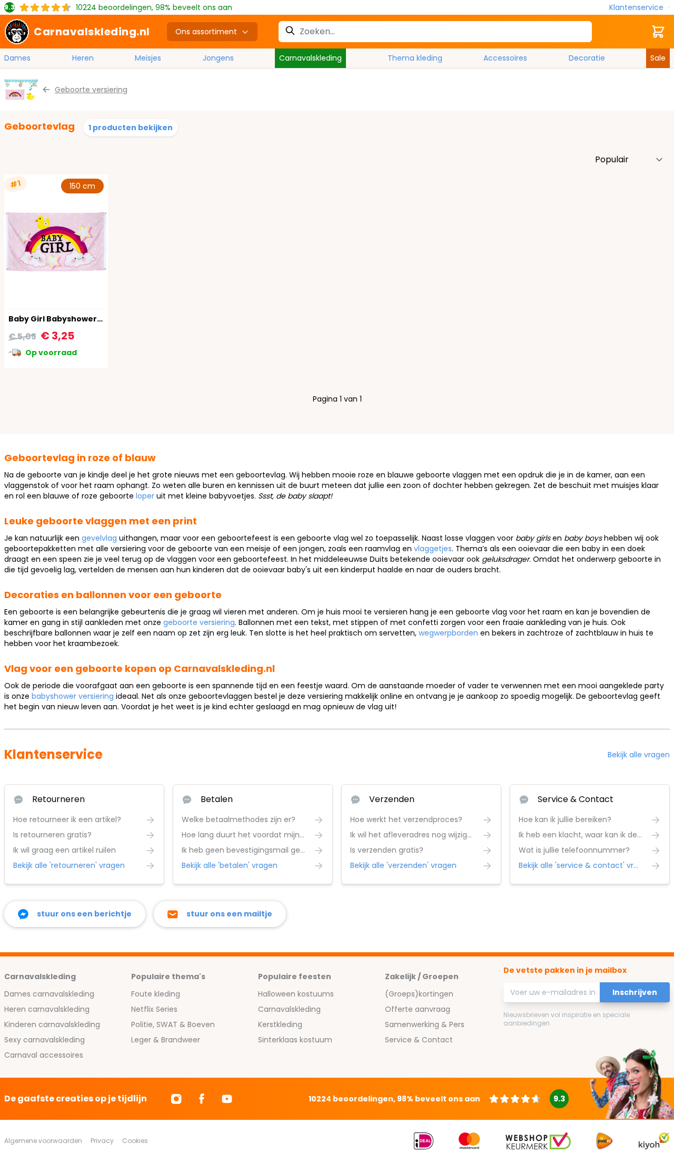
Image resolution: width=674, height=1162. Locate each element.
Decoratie (587, 58)
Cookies (135, 1140)
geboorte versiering (199, 622)
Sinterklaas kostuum (295, 1039)
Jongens (218, 58)
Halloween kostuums (296, 994)
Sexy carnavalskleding (44, 1039)
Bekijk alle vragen (639, 754)
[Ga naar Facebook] (201, 1098)
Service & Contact (419, 1039)
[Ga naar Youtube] (227, 1098)
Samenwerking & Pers (424, 1024)
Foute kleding (155, 994)
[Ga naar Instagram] (176, 1098)
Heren (83, 58)
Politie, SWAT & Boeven (173, 1024)
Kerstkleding (280, 1024)
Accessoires (505, 58)
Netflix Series (154, 1009)
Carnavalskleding (310, 58)
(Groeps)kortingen (419, 994)
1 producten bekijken (130, 127)
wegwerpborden (448, 633)
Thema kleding (415, 58)
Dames (17, 58)
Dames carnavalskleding (49, 994)
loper (145, 496)
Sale (658, 58)
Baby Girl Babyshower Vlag (62, 319)
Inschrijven (634, 992)
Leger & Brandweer (165, 1039)
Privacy (102, 1140)
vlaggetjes (433, 548)
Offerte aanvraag (417, 1009)
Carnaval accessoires (43, 1055)
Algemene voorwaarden (43, 1140)
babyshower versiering (73, 696)
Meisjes (148, 58)
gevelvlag (99, 538)
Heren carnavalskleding (47, 1009)
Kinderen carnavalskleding (52, 1024)
